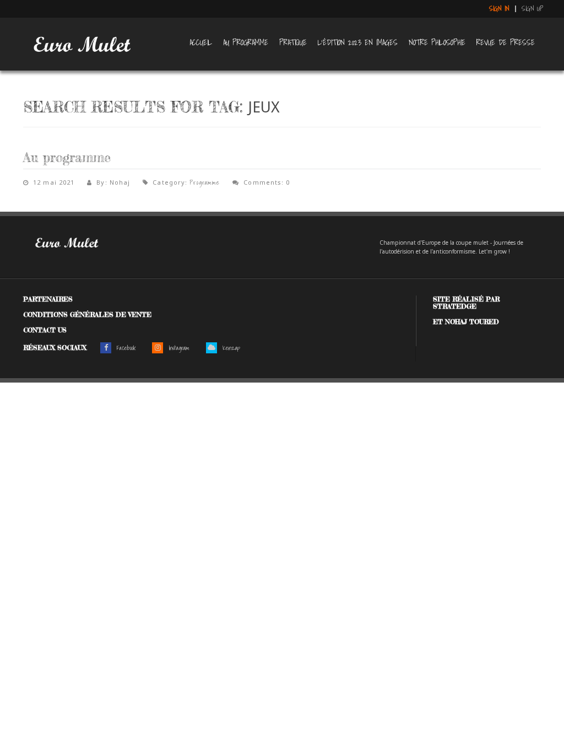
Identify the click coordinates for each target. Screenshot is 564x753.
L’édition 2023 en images (358, 42)
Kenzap (231, 348)
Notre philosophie (437, 42)
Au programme (245, 42)
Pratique (293, 42)
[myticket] (81, 42)
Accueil (200, 42)
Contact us (45, 330)
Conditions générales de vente (87, 314)
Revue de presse (505, 42)
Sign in (499, 9)
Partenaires (48, 299)
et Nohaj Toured (466, 322)
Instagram (179, 348)
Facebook (126, 348)
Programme (204, 182)
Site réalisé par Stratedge (466, 302)
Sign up (533, 9)
